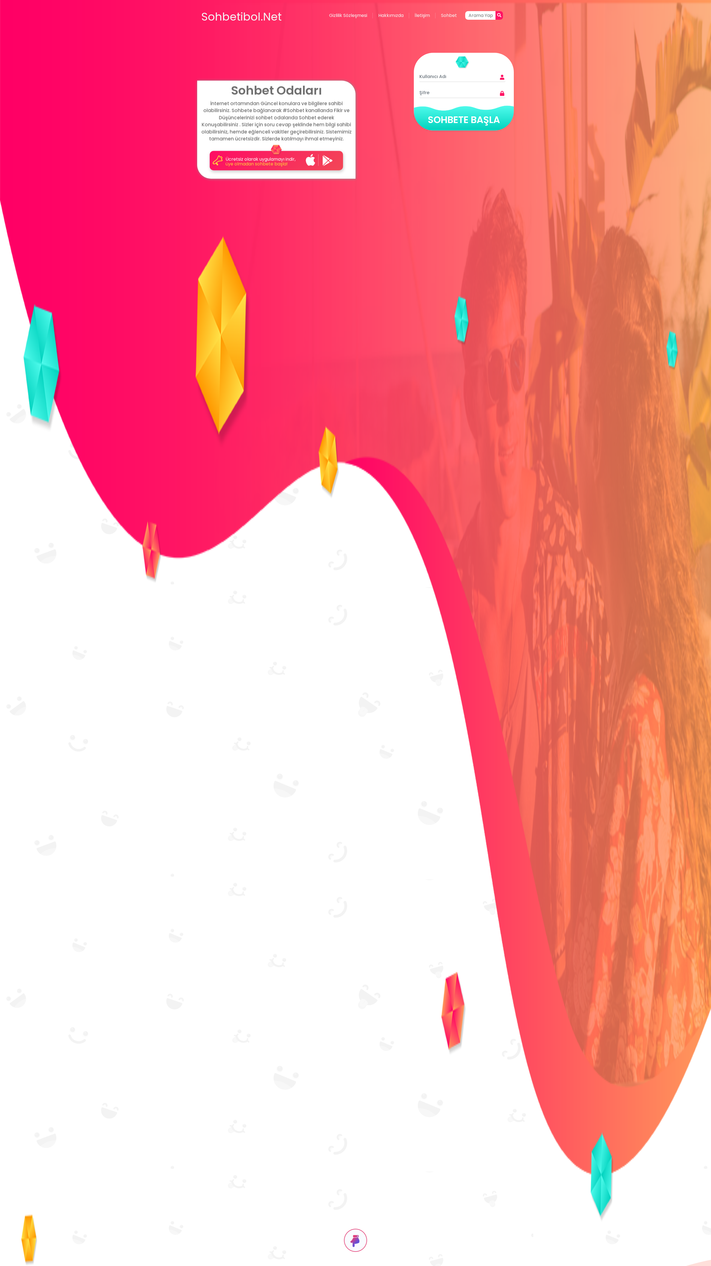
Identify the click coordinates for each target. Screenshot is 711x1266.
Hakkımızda (391, 15)
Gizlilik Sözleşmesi (348, 15)
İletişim (422, 15)
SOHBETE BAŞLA (464, 119)
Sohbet (449, 15)
